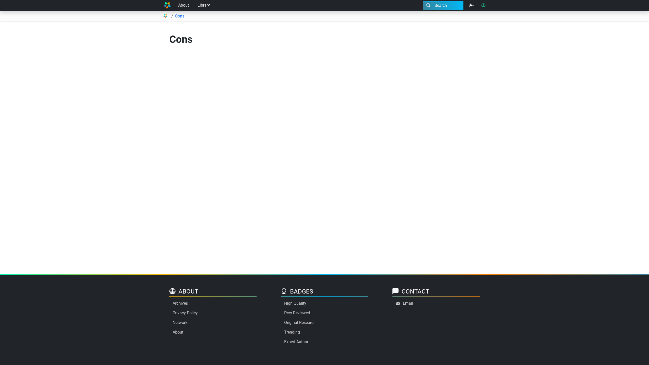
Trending (292, 332)
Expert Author (296, 341)
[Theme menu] (471, 5)
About (183, 5)
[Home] (167, 5)
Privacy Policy (185, 313)
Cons (179, 16)
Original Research (300, 322)
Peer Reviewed (297, 313)
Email (408, 303)
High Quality (295, 303)
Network (180, 322)
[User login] (483, 5)
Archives (180, 303)
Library (203, 5)
